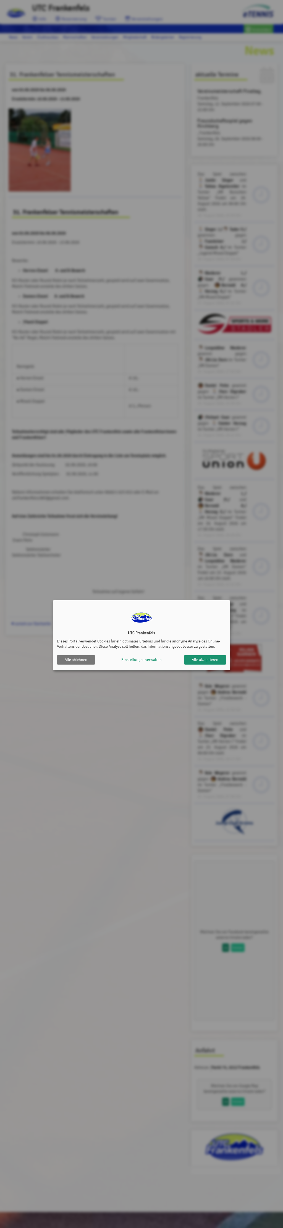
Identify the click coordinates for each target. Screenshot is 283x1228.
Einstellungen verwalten (141, 660)
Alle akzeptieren (205, 660)
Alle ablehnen (76, 660)
